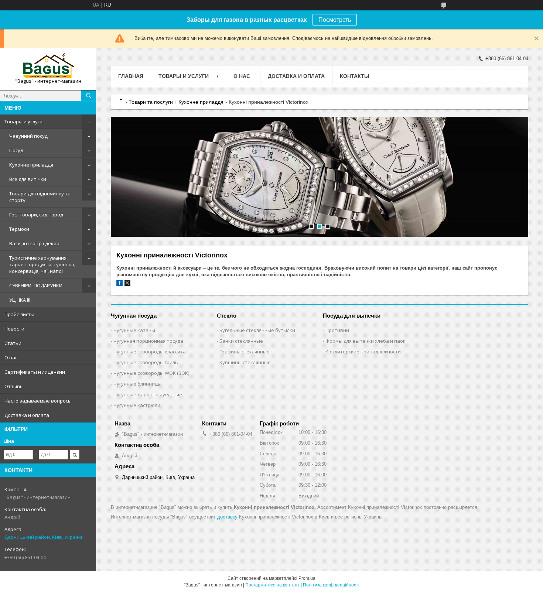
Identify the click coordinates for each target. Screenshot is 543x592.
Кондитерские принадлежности (363, 351)
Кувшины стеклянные (245, 362)
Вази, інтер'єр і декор (34, 243)
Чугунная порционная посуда (148, 341)
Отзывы (14, 386)
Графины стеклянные (244, 351)
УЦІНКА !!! (19, 300)
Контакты (354, 76)
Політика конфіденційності (331, 585)
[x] (127, 284)
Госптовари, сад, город (36, 214)
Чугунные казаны (134, 330)
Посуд (16, 150)
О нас (10, 357)
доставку (227, 517)
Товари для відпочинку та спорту (40, 196)
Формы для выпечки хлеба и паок (365, 341)
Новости (14, 328)
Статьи (12, 343)
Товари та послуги (151, 102)
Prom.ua (306, 578)
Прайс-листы (19, 314)
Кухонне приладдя (31, 164)
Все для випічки (27, 179)
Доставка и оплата (26, 415)
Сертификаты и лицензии (34, 372)
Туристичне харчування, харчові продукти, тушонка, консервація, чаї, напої (42, 264)
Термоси (19, 229)
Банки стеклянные (241, 341)
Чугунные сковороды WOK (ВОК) (151, 373)
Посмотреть (334, 20)
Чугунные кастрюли (136, 405)
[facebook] (119, 284)
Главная (130, 76)
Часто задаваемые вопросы (38, 400)
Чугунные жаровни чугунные (147, 394)
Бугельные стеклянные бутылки (257, 330)
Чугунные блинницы (137, 383)
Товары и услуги (23, 121)
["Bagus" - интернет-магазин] (48, 65)
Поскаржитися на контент (272, 585)
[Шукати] (88, 95)
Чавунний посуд (28, 136)
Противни (337, 330)
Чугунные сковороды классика (149, 351)
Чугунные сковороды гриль (145, 362)
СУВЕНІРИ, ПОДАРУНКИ (35, 285)
